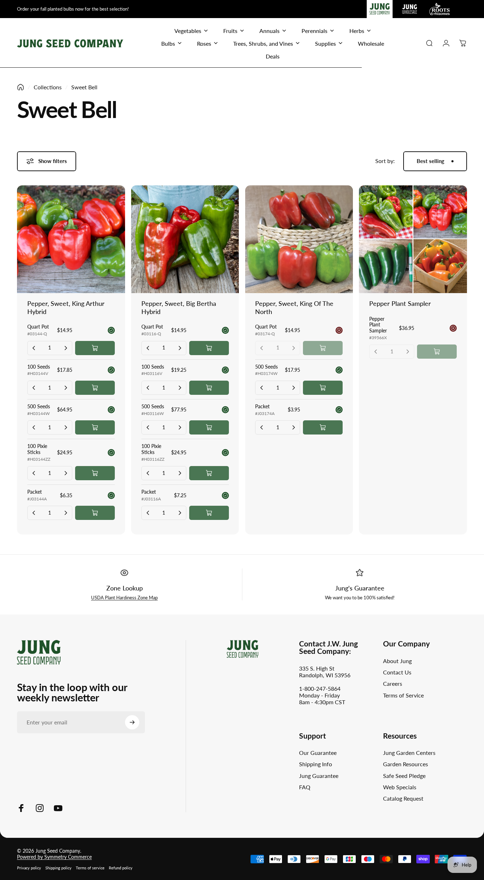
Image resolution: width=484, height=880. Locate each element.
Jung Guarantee (318, 775)
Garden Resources (405, 764)
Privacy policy (29, 867)
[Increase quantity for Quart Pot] (65, 348)
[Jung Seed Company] (39, 651)
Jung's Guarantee (359, 588)
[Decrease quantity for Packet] (34, 513)
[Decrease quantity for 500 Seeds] (34, 427)
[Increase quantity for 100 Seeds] (65, 387)
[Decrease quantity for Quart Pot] (34, 348)
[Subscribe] (132, 722)
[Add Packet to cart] (95, 513)
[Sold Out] (323, 348)
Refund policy (121, 867)
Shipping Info (315, 764)
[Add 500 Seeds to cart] (95, 427)
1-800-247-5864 (320, 688)
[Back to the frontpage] (20, 87)
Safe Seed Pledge (404, 775)
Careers (392, 683)
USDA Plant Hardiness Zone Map (124, 597)
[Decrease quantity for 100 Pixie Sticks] (34, 473)
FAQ (304, 787)
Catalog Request (403, 798)
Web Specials (399, 787)
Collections (48, 87)
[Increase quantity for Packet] (65, 513)
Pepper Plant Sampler (400, 303)
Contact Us (397, 672)
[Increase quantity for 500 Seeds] (65, 427)
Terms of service (90, 867)
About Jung (397, 660)
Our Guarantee (318, 752)
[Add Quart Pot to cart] (95, 348)
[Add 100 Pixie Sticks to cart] (95, 473)
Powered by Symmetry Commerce (54, 857)
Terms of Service (403, 695)
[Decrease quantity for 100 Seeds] (34, 387)
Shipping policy (58, 867)
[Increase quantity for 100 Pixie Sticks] (65, 473)
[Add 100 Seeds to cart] (95, 388)
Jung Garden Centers (409, 752)
